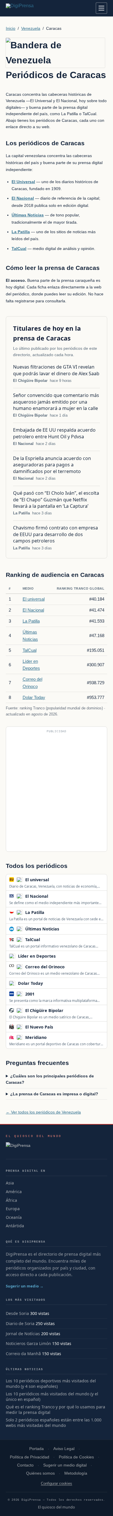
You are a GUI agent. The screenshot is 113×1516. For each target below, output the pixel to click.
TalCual (30, 650)
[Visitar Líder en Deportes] (61, 956)
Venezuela (30, 28)
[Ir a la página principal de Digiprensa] (32, 8)
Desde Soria (17, 1313)
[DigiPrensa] (34, 1147)
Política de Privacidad (29, 1457)
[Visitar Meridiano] (53, 1037)
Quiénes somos (40, 1473)
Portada (36, 1449)
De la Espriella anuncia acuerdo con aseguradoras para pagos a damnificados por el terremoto (52, 464)
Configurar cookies (56, 1483)
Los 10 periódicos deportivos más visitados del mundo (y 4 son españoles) (51, 1383)
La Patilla (21, 513)
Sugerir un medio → (25, 1286)
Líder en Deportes (37, 956)
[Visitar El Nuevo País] (59, 1026)
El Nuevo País (39, 1027)
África (11, 1200)
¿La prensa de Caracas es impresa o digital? (54, 1094)
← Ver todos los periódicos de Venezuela (43, 1112)
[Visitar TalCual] (46, 939)
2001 (29, 994)
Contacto (25, 1465)
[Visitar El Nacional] (54, 896)
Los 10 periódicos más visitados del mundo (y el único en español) (52, 1396)
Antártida (15, 1225)
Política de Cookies (76, 1457)
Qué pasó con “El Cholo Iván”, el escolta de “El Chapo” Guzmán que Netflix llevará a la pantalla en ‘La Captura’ (56, 499)
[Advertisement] (56, 791)
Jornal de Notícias (23, 1333)
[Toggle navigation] (101, 8)
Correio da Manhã (23, 1353)
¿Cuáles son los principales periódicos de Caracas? (50, 1079)
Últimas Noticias (42, 929)
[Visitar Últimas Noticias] (65, 929)
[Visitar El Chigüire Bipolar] (70, 1010)
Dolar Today (34, 697)
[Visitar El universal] (55, 879)
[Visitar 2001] (41, 993)
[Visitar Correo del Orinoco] (71, 966)
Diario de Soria (20, 1323)
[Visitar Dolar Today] (49, 983)
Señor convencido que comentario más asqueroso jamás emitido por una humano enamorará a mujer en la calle (56, 401)
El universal (34, 599)
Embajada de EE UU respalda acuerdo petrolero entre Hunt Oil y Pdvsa (54, 433)
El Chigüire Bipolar (30, 380)
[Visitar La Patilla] (50, 912)
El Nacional (23, 443)
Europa (13, 1208)
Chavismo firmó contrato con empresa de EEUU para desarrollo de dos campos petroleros (55, 534)
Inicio (10, 28)
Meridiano (36, 1037)
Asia (10, 1183)
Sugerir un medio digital (65, 1465)
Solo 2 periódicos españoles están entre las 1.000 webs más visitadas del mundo (53, 1422)
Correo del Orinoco (45, 966)
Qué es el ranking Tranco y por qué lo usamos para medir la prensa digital (55, 1409)
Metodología (75, 1473)
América (14, 1191)
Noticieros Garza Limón (28, 1343)
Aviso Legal (63, 1449)
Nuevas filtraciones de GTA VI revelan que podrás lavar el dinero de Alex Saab (56, 370)
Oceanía (14, 1217)
